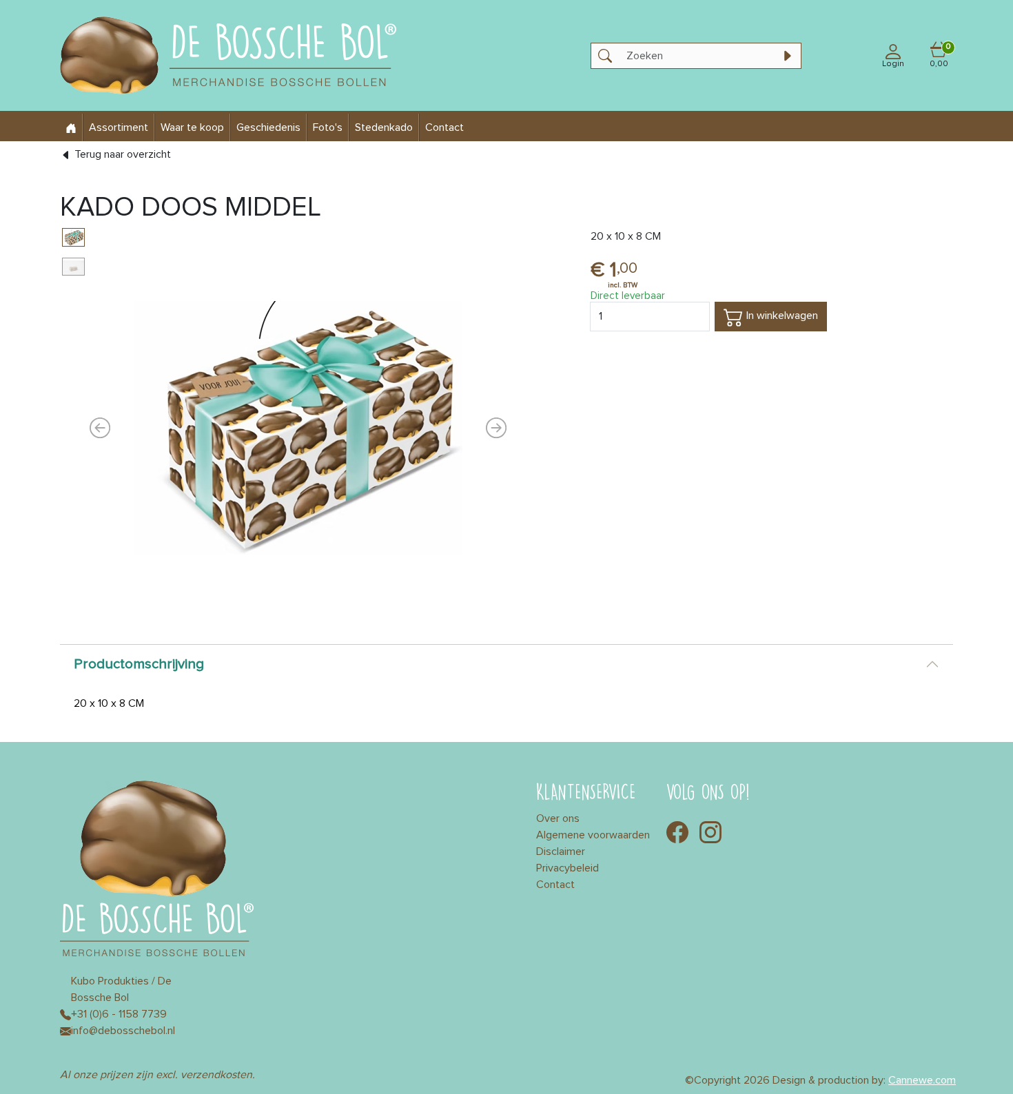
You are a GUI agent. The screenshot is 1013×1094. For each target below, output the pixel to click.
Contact (444, 127)
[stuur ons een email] (65, 1030)
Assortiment (118, 127)
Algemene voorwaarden (593, 834)
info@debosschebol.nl (123, 1030)
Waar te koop (192, 127)
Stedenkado (384, 127)
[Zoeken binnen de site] (787, 55)
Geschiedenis (268, 127)
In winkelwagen (781, 315)
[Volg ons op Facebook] (677, 830)
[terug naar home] (241, 55)
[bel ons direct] (65, 1014)
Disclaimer (560, 851)
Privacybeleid (567, 868)
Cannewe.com (922, 1080)
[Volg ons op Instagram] (710, 830)
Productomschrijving (139, 664)
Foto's (327, 127)
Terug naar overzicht (121, 154)
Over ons (558, 818)
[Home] (71, 127)
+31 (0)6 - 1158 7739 (119, 1014)
